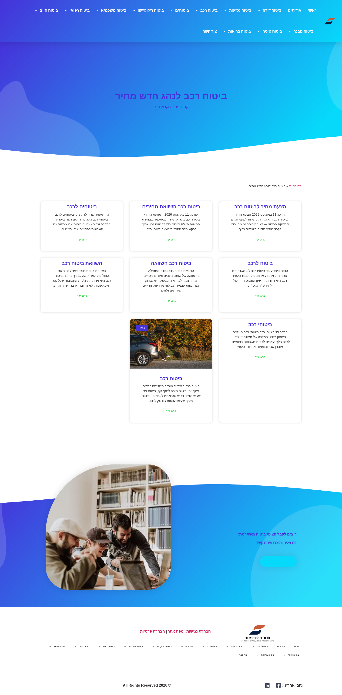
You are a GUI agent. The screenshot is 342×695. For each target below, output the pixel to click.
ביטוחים (182, 10)
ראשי (312, 10)
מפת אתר (176, 631)
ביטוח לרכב (260, 263)
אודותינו (294, 10)
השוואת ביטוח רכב (82, 263)
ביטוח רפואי (79, 10)
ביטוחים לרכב (82, 206)
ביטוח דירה (272, 10)
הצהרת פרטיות (152, 631)
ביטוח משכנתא (113, 10)
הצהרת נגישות (198, 631)
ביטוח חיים (49, 10)
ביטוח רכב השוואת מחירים (171, 206)
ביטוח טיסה (272, 31)
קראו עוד (260, 239)
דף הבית (295, 186)
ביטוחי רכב (260, 324)
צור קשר (210, 31)
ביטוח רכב (209, 10)
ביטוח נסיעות (240, 10)
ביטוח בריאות (239, 31)
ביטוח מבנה (303, 31)
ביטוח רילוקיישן (151, 10)
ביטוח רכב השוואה (171, 263)
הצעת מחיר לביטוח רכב (260, 206)
